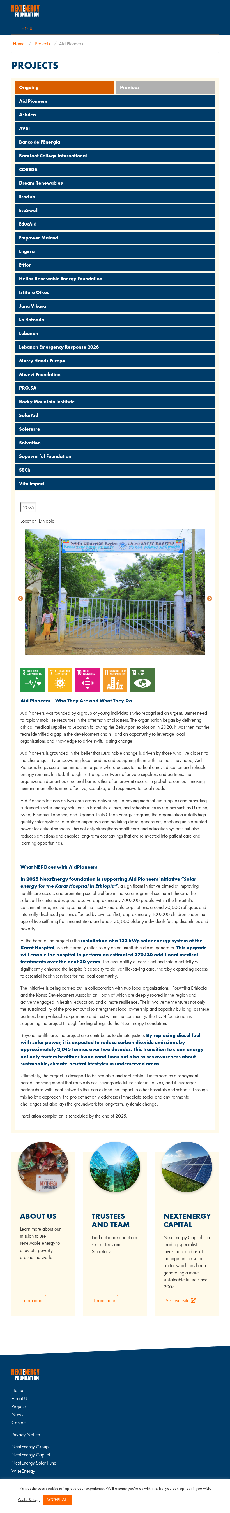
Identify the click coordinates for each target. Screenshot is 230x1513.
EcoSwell (29, 210)
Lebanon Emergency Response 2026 (59, 347)
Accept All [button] (57, 1500)
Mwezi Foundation (40, 374)
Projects (42, 43)
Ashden (27, 114)
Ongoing (28, 87)
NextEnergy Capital (31, 1454)
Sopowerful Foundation (45, 456)
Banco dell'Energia (39, 142)
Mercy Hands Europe (42, 361)
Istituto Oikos (34, 292)
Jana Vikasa (32, 306)
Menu (26, 28)
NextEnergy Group (30, 1446)
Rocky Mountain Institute (47, 401)
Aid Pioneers (33, 101)
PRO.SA (27, 388)
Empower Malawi (38, 238)
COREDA (28, 169)
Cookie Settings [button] (29, 1499)
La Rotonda (31, 319)
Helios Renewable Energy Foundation (60, 279)
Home (19, 43)
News (17, 1414)
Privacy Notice (26, 1434)
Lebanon (28, 333)
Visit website (178, 1300)
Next (209, 599)
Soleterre (29, 429)
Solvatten (30, 443)
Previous (130, 87)
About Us (20, 1398)
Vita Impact (31, 484)
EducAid (27, 224)
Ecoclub (27, 197)
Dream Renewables (41, 183)
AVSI (24, 128)
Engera (26, 251)
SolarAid (28, 415)
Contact (19, 1422)
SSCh (24, 470)
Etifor (25, 265)
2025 (28, 507)
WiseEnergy (23, 1471)
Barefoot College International (53, 156)
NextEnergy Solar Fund (34, 1463)
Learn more (33, 1300)
